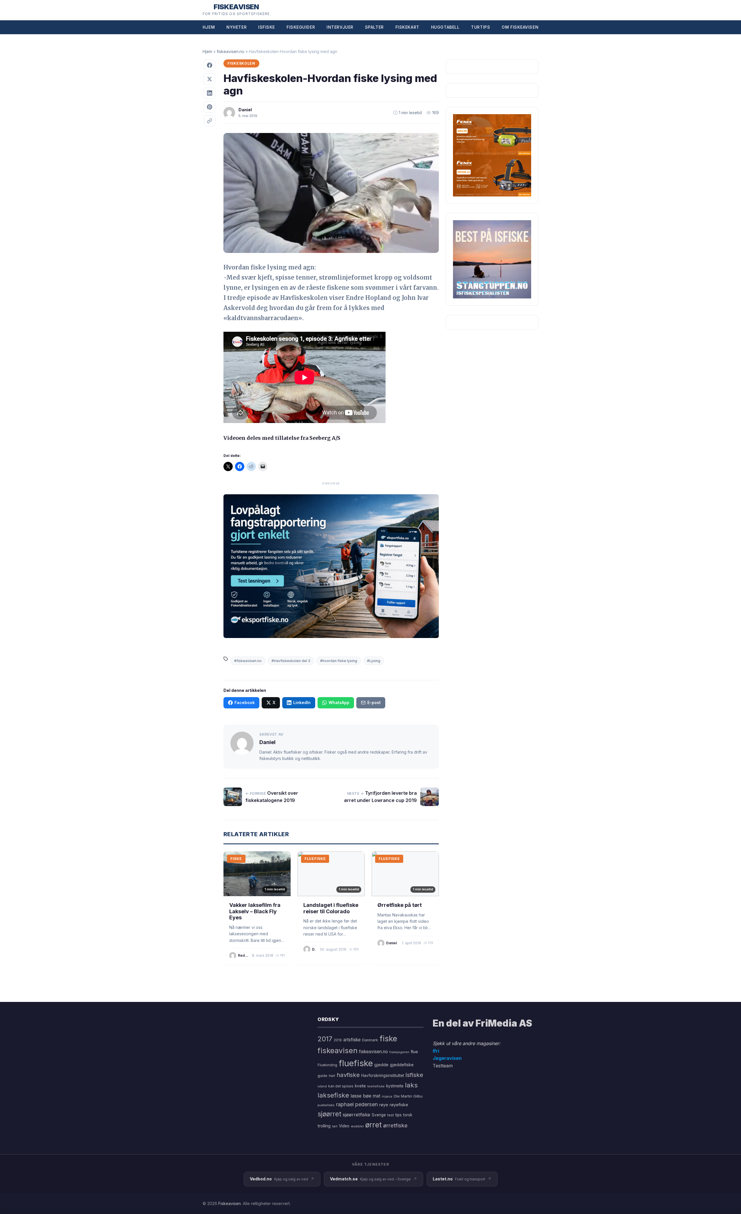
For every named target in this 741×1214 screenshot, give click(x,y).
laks (411, 1085)
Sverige (379, 1115)
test (390, 1115)
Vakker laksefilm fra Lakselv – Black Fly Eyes (254, 911)
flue (414, 1051)
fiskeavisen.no (230, 51)
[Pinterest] (209, 107)
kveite (360, 1086)
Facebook (244, 702)
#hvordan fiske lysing (338, 661)
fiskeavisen (337, 1050)
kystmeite (394, 1086)
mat (376, 1096)
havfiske (348, 1074)
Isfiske (266, 27)
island (322, 1086)
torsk (407, 1115)
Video (344, 1126)
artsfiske (352, 1039)
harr (332, 1075)
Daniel (245, 109)
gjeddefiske (402, 1064)
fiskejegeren (399, 1052)
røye (383, 1104)
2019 (338, 1040)
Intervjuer (340, 27)
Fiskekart (407, 27)
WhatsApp (339, 702)
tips (398, 1115)
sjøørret (329, 1114)
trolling (324, 1125)
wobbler (357, 1126)
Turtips (480, 27)
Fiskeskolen (241, 63)
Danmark (370, 1040)
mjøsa (387, 1096)
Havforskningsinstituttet (382, 1075)
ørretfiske (395, 1125)
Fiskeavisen (229, 1203)
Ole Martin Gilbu (408, 1096)
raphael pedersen (357, 1104)
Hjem (209, 27)
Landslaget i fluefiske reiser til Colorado (330, 908)
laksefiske (333, 1095)
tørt (335, 1126)
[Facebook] (209, 65)
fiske (388, 1038)
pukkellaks (326, 1105)
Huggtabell (445, 27)
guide (322, 1075)
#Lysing (373, 661)
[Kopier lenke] (209, 121)
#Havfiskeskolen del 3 (291, 661)
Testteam (443, 1066)
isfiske (414, 1074)
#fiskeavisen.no (248, 661)
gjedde (381, 1064)
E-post (374, 702)
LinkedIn (302, 702)
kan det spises (340, 1086)
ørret (373, 1124)
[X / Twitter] (209, 79)
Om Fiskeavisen (520, 27)
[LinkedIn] (209, 93)
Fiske (236, 858)
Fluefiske (315, 858)
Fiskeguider (301, 27)
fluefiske (356, 1063)
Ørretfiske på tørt (399, 905)
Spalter (374, 27)
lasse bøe (361, 1096)
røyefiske (399, 1104)
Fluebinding (327, 1065)
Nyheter (236, 27)
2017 (325, 1039)
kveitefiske (376, 1086)
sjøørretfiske (356, 1115)
